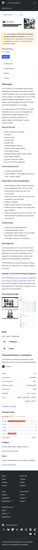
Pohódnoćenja (9, 68)
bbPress (5, 513)
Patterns (23, 485)
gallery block (26, 397)
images (33, 397)
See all (34, 437)
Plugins (22, 482)
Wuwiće (6, 73)
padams (7, 52)
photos (33, 401)
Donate (23, 498)
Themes (22, 479)
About (4, 476)
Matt (4, 510)
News (4, 479)
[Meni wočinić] (35, 2)
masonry (27, 401)
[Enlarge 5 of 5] (34, 322)
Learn (4, 491)
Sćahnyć (6, 56)
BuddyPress (7, 517)
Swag (23, 501)
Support (4, 495)
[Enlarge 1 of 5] (16, 300)
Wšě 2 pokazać (31, 393)
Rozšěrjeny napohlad (9, 406)
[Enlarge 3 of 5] (34, 300)
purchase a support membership (15, 281)
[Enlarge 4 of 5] (34, 316)
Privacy (4, 485)
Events (22, 495)
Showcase (23, 476)
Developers (6, 498)
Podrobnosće (8, 64)
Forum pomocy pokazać (10, 451)
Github (32, 263)
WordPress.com (8, 507)
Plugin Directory (7, 8)
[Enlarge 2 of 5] (16, 311)
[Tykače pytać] (21, 14)
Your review (6, 437)
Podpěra (7, 78)
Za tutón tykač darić (9, 464)
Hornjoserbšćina (11, 525)
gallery (19, 397)
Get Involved (24, 491)
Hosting (4, 482)
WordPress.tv (7, 501)
